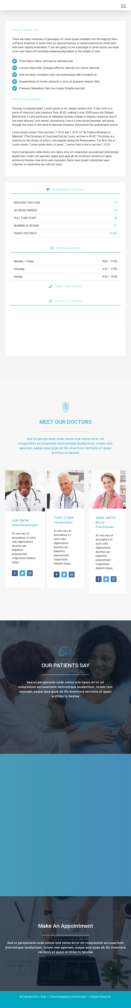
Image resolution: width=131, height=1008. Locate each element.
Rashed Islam (79, 996)
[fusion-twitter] (22, 573)
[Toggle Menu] (123, 6)
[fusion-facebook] (15, 573)
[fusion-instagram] (30, 573)
